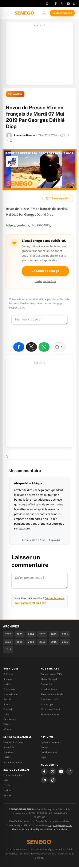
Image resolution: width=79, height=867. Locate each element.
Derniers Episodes (13, 742)
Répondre (54, 540)
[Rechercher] (44, 13)
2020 (8, 642)
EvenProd (8, 752)
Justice (7, 684)
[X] (52, 771)
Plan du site (18, 829)
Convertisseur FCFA (51, 674)
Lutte (6, 714)
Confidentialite (49, 752)
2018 (31, 642)
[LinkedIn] (44, 779)
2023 (42, 634)
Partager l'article (45, 281)
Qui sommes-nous (51, 742)
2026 (8, 634)
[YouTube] (68, 3)
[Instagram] (69, 771)
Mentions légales (35, 829)
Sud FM (7, 790)
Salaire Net (47, 684)
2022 (54, 634)
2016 (54, 642)
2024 (31, 634)
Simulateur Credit (50, 709)
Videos (7, 724)
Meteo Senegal (49, 679)
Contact (45, 747)
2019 (20, 642)
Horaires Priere (49, 689)
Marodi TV (8, 747)
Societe (7, 679)
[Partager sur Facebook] (18, 347)
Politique (8, 674)
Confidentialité (59, 829)
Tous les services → (51, 714)
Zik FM (7, 785)
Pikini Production (13, 762)
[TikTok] (74, 3)
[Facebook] (55, 3)
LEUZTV (7, 757)
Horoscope (47, 704)
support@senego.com (60, 825)
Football (7, 709)
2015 (65, 642)
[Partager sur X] (31, 347)
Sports (7, 704)
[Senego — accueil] (25, 13)
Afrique (7, 729)
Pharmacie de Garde (52, 694)
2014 (8, 649)
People (7, 699)
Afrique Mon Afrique (28, 483)
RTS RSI (7, 795)
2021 (65, 634)
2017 (42, 642)
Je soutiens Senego (45, 271)
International (10, 694)
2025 (20, 634)
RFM (5, 780)
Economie (9, 689)
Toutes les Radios (12, 775)
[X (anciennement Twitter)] (62, 3)
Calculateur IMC (49, 699)
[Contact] (47, 3)
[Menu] (7, 13)
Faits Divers (9, 719)
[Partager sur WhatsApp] (44, 347)
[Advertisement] (39, 55)
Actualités (15, 94)
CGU (43, 757)
